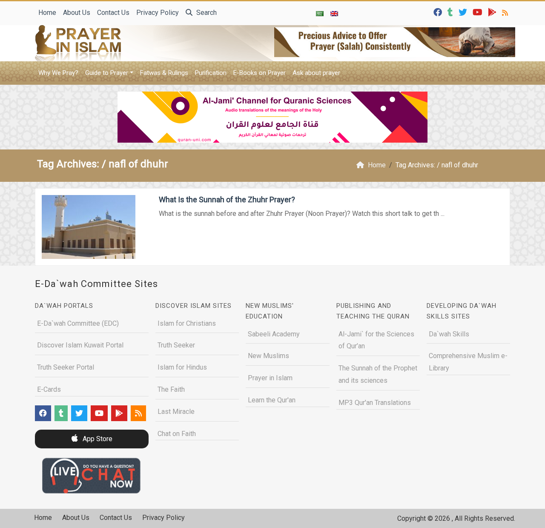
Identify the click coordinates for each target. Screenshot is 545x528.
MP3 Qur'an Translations (374, 403)
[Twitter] (464, 11)
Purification (211, 73)
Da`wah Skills (449, 334)
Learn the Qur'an (271, 400)
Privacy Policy (157, 13)
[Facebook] (438, 11)
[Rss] (506, 11)
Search (206, 13)
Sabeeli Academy (274, 334)
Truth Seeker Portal (65, 367)
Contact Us (113, 13)
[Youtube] (479, 11)
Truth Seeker (176, 345)
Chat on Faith (177, 434)
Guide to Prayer (106, 73)
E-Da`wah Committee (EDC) (78, 323)
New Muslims (268, 356)
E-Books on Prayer (259, 73)
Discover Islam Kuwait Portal (80, 345)
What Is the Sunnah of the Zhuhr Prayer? (227, 199)
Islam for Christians (187, 323)
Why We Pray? (58, 73)
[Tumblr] (451, 11)
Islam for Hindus (182, 367)
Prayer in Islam (270, 378)
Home (47, 13)
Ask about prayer (316, 73)
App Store (96, 439)
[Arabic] (320, 13)
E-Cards (49, 389)
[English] (334, 13)
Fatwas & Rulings (164, 73)
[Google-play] (493, 11)
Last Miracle (176, 411)
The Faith (171, 389)
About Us (76, 13)
